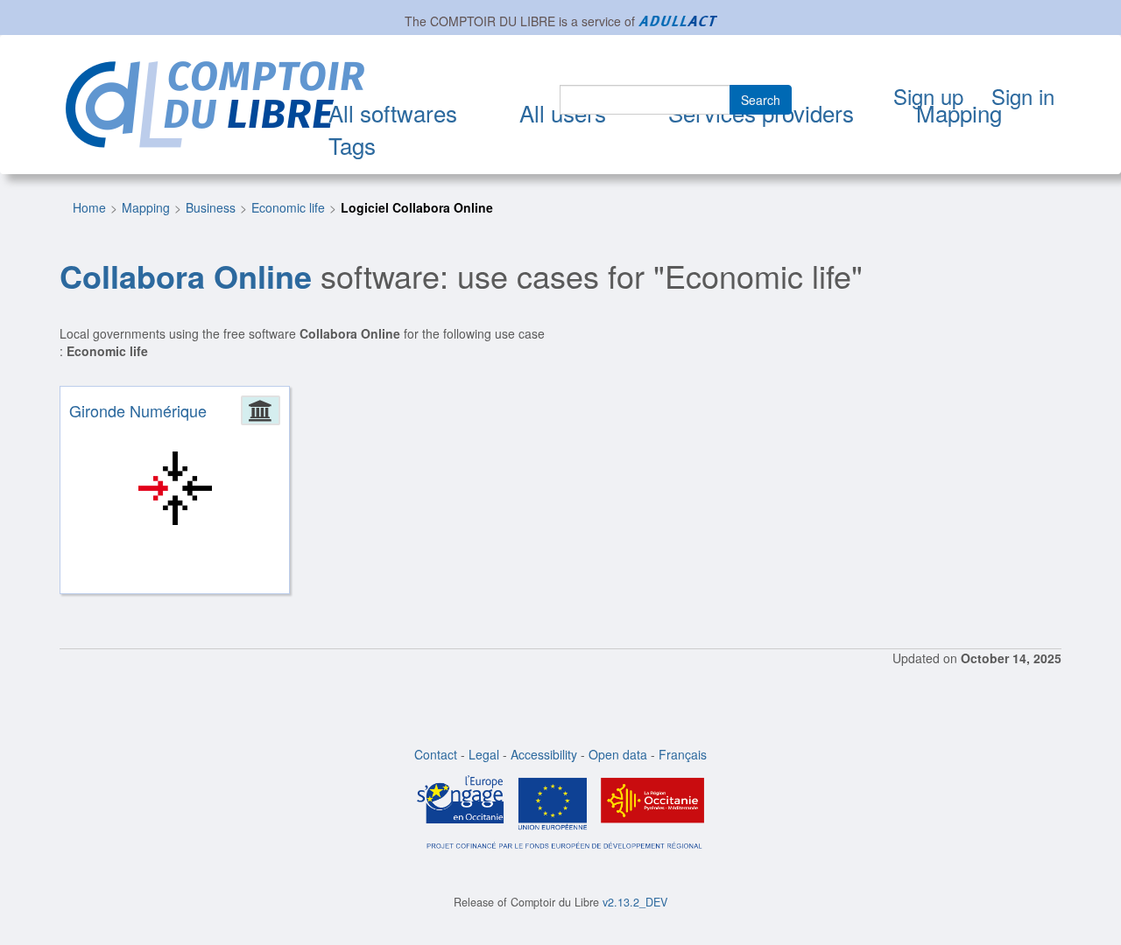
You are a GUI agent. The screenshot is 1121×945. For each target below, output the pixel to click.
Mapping (959, 112)
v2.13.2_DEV (635, 902)
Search (760, 99)
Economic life (288, 207)
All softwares (392, 112)
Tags (352, 145)
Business (211, 207)
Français (683, 754)
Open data (618, 754)
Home (89, 207)
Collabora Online (186, 275)
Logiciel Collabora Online (417, 207)
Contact (435, 754)
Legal (484, 754)
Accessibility (544, 754)
